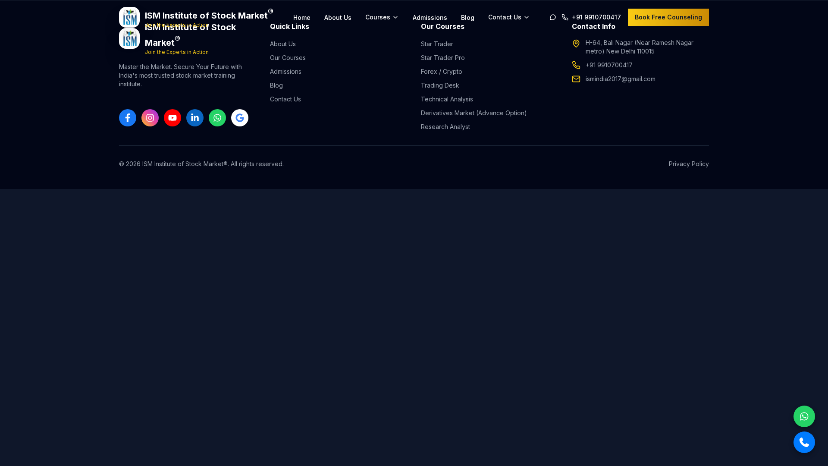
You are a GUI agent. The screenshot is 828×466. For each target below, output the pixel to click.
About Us (337, 17)
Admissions (430, 17)
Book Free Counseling (668, 17)
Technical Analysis (447, 99)
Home (301, 17)
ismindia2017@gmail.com (621, 78)
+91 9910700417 (609, 65)
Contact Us (285, 99)
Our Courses (288, 57)
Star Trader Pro (443, 57)
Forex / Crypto (441, 71)
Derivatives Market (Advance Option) (474, 112)
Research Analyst (445, 126)
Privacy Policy (689, 163)
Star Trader (437, 43)
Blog (467, 17)
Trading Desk (440, 85)
